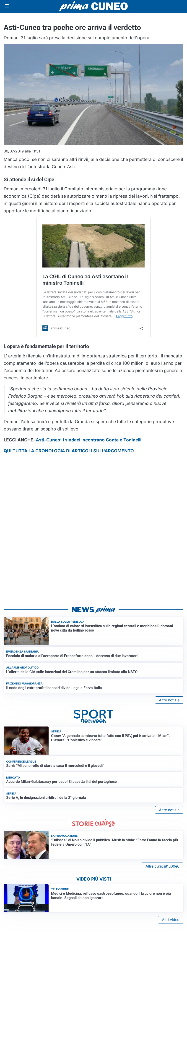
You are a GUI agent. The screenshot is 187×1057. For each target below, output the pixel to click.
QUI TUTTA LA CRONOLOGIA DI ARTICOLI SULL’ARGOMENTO (69, 451)
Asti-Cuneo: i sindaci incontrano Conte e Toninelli (88, 440)
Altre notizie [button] (169, 700)
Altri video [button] (170, 919)
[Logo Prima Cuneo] (93, 6)
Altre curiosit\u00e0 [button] (162, 866)
